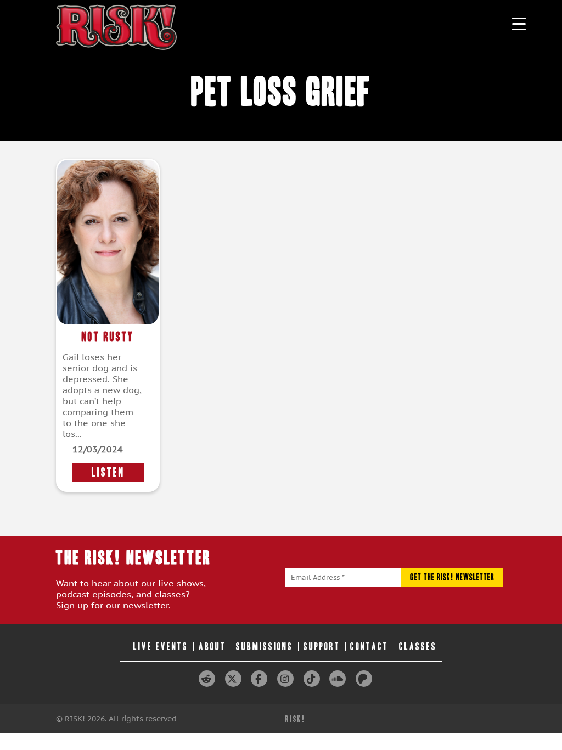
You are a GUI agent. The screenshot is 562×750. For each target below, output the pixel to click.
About (212, 646)
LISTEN (108, 472)
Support (322, 646)
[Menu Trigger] (519, 23)
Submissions (264, 646)
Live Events (160, 646)
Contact (369, 646)
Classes (418, 646)
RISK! (295, 719)
